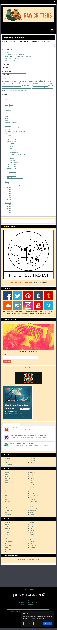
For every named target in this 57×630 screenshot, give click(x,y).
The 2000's (8, 458)
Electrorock (33, 480)
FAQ (6, 114)
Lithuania (32, 538)
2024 (51, 81)
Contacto (30, 604)
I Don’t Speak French (17, 86)
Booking (7, 103)
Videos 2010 (8, 187)
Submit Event (8, 137)
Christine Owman (14, 147)
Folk (31, 482)
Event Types (8, 110)
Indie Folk (7, 488)
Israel (31, 536)
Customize (28, 623)
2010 (20, 81)
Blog (6, 101)
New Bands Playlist (11, 88)
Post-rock (33, 499)
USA (6, 551)
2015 (36, 81)
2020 (45, 81)
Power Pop (8, 501)
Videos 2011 (8, 189)
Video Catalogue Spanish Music (13, 185)
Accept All (47, 623)
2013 (29, 81)
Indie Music (27, 85)
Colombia (7, 528)
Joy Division (39, 86)
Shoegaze (33, 510)
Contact (22, 604)
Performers (8, 126)
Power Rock (33, 501)
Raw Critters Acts (9, 129)
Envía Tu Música (32, 602)
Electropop (7, 480)
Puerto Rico (8, 545)
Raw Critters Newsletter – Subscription (15, 131)
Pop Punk (33, 497)
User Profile (8, 180)
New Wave (33, 493)
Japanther (35, 86)
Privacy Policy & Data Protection (13, 127)
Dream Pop (8, 478)
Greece (32, 532)
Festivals (12, 86)
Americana (33, 472)
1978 (13, 81)
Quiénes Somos (32, 600)
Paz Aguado (31, 88)
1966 (3, 81)
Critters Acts (28, 83)
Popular (46, 424)
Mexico (7, 540)
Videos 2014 (8, 195)
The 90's (32, 462)
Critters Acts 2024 (44, 83)
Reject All (38, 623)
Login (6, 120)
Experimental (8, 482)
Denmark (32, 528)
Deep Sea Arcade (14, 150)
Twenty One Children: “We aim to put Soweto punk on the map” (21, 56)
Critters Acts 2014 (11, 168)
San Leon (12, 160)
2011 (23, 81)
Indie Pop (32, 488)
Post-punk (7, 499)
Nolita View (22, 88)
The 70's (32, 460)
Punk (31, 503)
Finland (7, 530)
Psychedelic (8, 503)
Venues (7, 182)
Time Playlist (8, 464)
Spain (6, 547)
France (32, 530)
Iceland (32, 534)
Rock (6, 509)
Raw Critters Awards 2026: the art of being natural (18, 54)
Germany (7, 532)
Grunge (7, 486)
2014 (32, 81)
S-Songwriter (8, 510)
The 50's (32, 458)
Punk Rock (8, 505)
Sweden (32, 547)
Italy (6, 538)
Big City (12, 145)
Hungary (7, 534)
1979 (15, 81)
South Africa (33, 545)
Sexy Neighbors (14, 162)
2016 (39, 81)
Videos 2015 (8, 197)
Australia (32, 522)
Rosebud (12, 158)
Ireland (6, 536)
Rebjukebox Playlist (40, 88)
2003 (17, 81)
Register (7, 133)
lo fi (6, 493)
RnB (31, 507)
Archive (7, 99)
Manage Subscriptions (11, 122)
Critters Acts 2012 (11, 166)
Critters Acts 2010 (11, 141)
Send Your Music (28, 323)
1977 (11, 81)
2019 (42, 81)
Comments (11, 424)
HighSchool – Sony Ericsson (12, 58)
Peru (6, 543)
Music (51, 85)
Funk (6, 484)
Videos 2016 (8, 199)
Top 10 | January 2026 (10, 60)
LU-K (11, 156)
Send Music (21, 602)
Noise (6, 495)
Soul (31, 512)
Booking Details (9, 105)
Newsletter (7, 124)
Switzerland (8, 549)
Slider (6, 90)
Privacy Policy (30, 559)
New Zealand (8, 541)
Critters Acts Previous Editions (15, 178)
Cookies (37, 559)
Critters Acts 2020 (11, 176)
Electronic (33, 478)
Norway (32, 541)
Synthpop (32, 514)
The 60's (7, 460)
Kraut (31, 491)
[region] (37, 619)
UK (31, 549)
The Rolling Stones (19, 90)
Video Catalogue (9, 184)
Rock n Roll (33, 509)
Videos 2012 (8, 191)
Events (6, 112)
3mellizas (12, 143)
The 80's (7, 462)
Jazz (6, 491)
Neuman (4, 88)
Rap (31, 505)
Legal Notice (8, 118)
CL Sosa (12, 148)
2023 (49, 81)
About (22, 600)
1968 (6, 81)
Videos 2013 (8, 193)
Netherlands (33, 540)
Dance (32, 476)
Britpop (32, 474)
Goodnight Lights (14, 152)
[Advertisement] (28, 575)
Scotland (48, 88)
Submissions (12, 90)
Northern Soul (34, 495)
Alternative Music (17, 83)
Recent (28, 424)
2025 (4, 83)
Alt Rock (7, 472)
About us (7, 97)
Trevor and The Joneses (16, 173)
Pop (6, 497)
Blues (6, 474)
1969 (8, 81)
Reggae (7, 507)
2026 (7, 83)
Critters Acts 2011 (36, 83)
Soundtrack (8, 514)
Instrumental (33, 490)
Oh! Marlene (26, 88)
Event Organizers (9, 108)
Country (7, 476)
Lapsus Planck (45, 86)
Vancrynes (25, 90)
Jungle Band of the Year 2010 (17, 154)
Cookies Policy (9, 107)
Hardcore (32, 486)
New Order (18, 88)
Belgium (7, 524)
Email (4, 354)
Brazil (31, 524)
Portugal (32, 543)
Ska (6, 512)
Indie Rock (7, 490)
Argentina (7, 522)
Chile (31, 526)
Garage (32, 484)
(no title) (7, 52)
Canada (7, 526)
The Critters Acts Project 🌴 (12, 139)
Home (6, 116)
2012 (26, 81)
